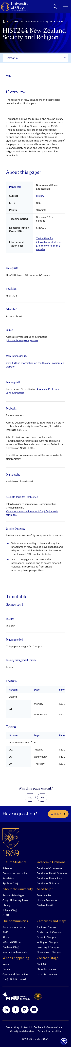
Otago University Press (15, 900)
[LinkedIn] (6, 1009)
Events (6, 969)
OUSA (5, 915)
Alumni (6, 937)
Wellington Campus (47, 942)
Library (6, 905)
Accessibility (54, 1031)
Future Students (14, 862)
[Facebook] (15, 1009)
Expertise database (47, 974)
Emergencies (44, 895)
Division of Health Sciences (52, 873)
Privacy (41, 1031)
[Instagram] (25, 1009)
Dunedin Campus (46, 937)
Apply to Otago (10, 883)
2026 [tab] (9, 76)
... (9, 21)
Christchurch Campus (49, 932)
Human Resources (47, 900)
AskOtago (56, 814)
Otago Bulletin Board (14, 979)
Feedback (38, 1027)
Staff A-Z (41, 964)
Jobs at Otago (10, 910)
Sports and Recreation (15, 974)
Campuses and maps (52, 921)
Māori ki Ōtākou (11, 942)
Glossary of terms (55, 1027)
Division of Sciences (48, 883)
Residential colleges (13, 895)
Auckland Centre (46, 927)
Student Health (45, 905)
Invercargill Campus (48, 947)
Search (26, 1027)
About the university (17, 889)
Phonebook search (47, 969)
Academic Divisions (51, 862)
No (42, 797)
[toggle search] (55, 6)
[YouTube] (34, 1009)
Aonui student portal (13, 927)
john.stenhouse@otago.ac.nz (22, 340)
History (40, 195)
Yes (30, 797)
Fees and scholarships (14, 873)
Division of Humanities (49, 878)
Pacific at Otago (11, 947)
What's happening (15, 958)
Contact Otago (47, 958)
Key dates (8, 878)
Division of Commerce (49, 868)
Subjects (7, 868)
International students (14, 952)
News (5, 964)
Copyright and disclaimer (22, 1031)
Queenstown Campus (49, 952)
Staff (5, 932)
